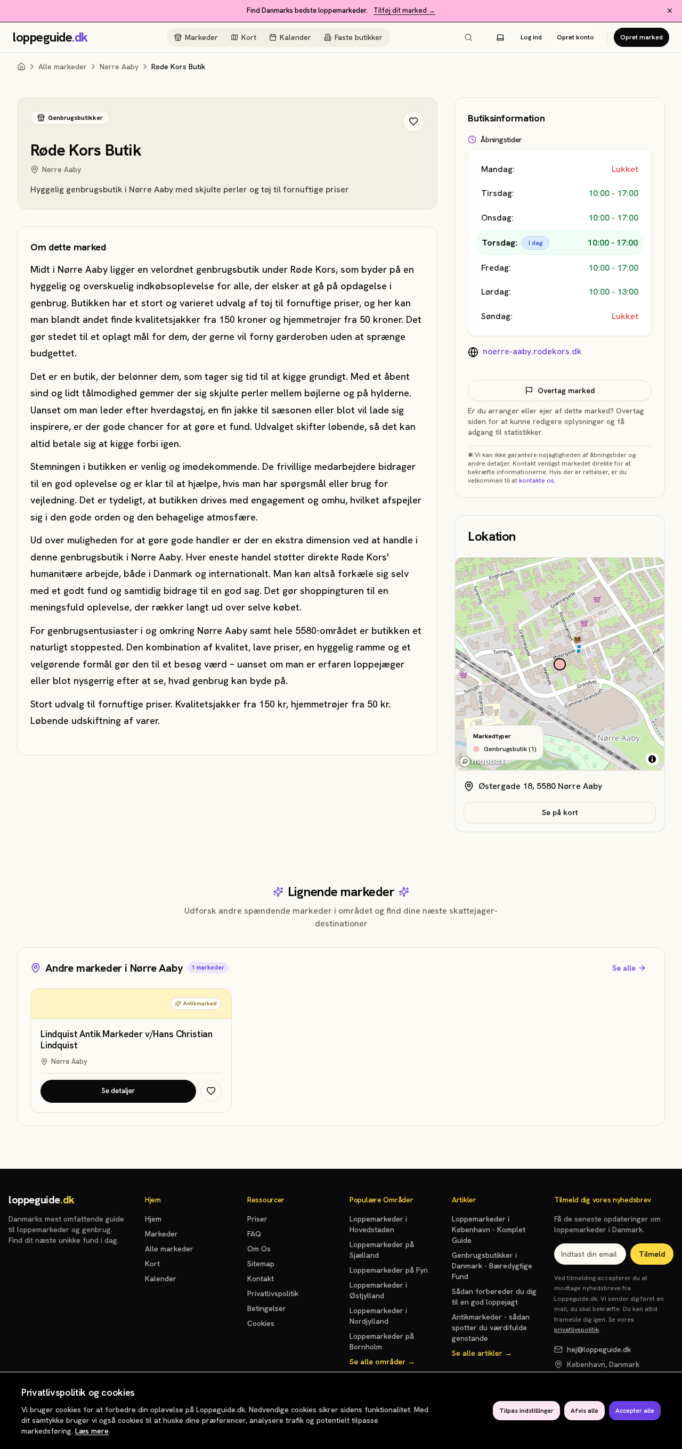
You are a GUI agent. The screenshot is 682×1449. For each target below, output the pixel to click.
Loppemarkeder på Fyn (389, 1270)
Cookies (260, 1323)
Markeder (201, 37)
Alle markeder (62, 66)
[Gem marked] (413, 121)
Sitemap (260, 1263)
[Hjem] (21, 66)
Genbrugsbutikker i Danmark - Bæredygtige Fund (492, 1265)
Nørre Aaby (119, 66)
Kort (248, 37)
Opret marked (641, 37)
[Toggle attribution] (652, 759)
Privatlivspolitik (272, 1293)
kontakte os (536, 480)
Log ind (531, 37)
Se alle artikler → (482, 1353)
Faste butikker (359, 37)
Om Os (259, 1248)
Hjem (153, 1219)
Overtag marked (566, 390)
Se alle (624, 968)
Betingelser (266, 1308)
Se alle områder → (382, 1361)
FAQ (254, 1234)
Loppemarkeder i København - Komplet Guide (488, 1229)
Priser (257, 1219)
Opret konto (575, 37)
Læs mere (92, 1431)
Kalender (295, 37)
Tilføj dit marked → (404, 10)
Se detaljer (118, 1090)
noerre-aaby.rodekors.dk (532, 351)
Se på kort (560, 812)
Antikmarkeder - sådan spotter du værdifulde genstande (491, 1327)
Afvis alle (584, 1410)
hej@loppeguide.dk (599, 1349)
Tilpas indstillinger (526, 1410)
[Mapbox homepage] (482, 761)
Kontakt (260, 1278)
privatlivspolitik (576, 1329)
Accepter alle (634, 1410)
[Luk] (670, 11)
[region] (560, 664)
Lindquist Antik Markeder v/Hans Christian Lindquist (126, 1040)
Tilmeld (652, 1254)
